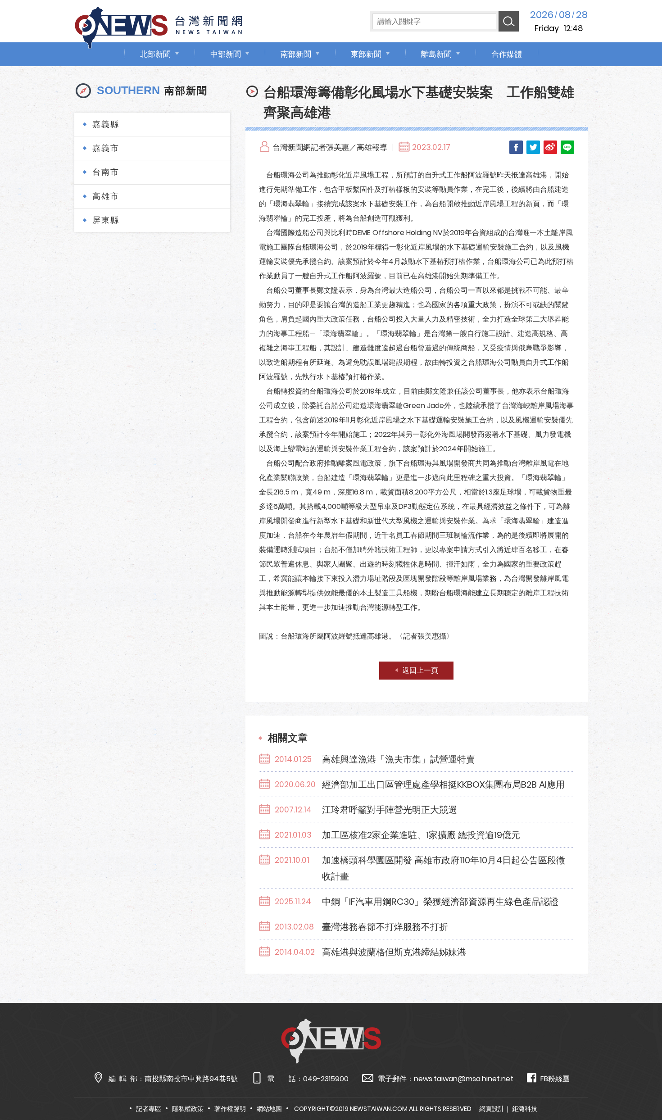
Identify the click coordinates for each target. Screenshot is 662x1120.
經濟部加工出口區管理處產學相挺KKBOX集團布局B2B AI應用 (443, 784)
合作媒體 (506, 54)
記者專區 (148, 1108)
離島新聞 (436, 54)
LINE (567, 147)
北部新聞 (155, 54)
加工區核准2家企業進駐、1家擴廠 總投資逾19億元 (421, 835)
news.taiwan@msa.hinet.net (463, 1079)
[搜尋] (509, 21)
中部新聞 (225, 54)
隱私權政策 (188, 1108)
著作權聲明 (230, 1108)
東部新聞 (366, 54)
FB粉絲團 (555, 1079)
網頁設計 (491, 1108)
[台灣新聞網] (158, 26)
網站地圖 (269, 1108)
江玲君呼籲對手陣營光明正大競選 (389, 809)
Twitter (533, 147)
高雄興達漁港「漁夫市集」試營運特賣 (398, 759)
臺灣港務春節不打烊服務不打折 (385, 926)
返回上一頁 (420, 670)
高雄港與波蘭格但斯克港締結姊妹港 (394, 952)
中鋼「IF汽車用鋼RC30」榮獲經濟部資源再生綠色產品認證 (440, 901)
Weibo (550, 147)
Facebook (516, 147)
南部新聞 (296, 54)
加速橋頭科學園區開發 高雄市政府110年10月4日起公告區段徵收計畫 (443, 868)
